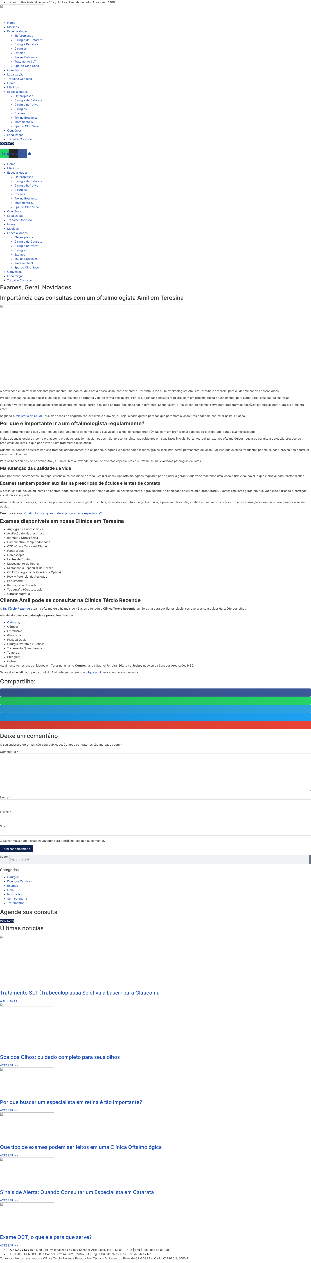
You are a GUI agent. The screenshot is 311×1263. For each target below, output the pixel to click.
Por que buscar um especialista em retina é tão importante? (71, 1102)
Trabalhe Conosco (19, 79)
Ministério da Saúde (29, 416)
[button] (155, 692)
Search (4, 856)
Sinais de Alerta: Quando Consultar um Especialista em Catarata (77, 1192)
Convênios (14, 70)
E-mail (5, 811)
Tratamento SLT (25, 61)
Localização (15, 74)
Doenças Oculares (19, 881)
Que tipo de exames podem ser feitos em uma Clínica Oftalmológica (81, 1147)
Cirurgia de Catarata (28, 40)
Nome (5, 797)
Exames (19, 53)
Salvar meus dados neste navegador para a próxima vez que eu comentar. (54, 840)
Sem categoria (17, 898)
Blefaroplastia (23, 35)
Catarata (13, 622)
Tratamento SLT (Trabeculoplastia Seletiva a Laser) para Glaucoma (80, 993)
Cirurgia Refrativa (26, 44)
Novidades (14, 894)
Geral (10, 890)
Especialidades (17, 31)
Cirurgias (20, 48)
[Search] (310, 859)
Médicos (13, 27)
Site (2, 826)
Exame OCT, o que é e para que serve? (46, 1237)
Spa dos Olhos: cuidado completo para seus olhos (60, 1057)
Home (11, 22)
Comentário (9, 751)
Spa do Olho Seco (26, 66)
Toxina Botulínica (26, 57)
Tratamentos (15, 903)
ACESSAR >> (9, 1001)
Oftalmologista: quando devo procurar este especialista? (63, 513)
